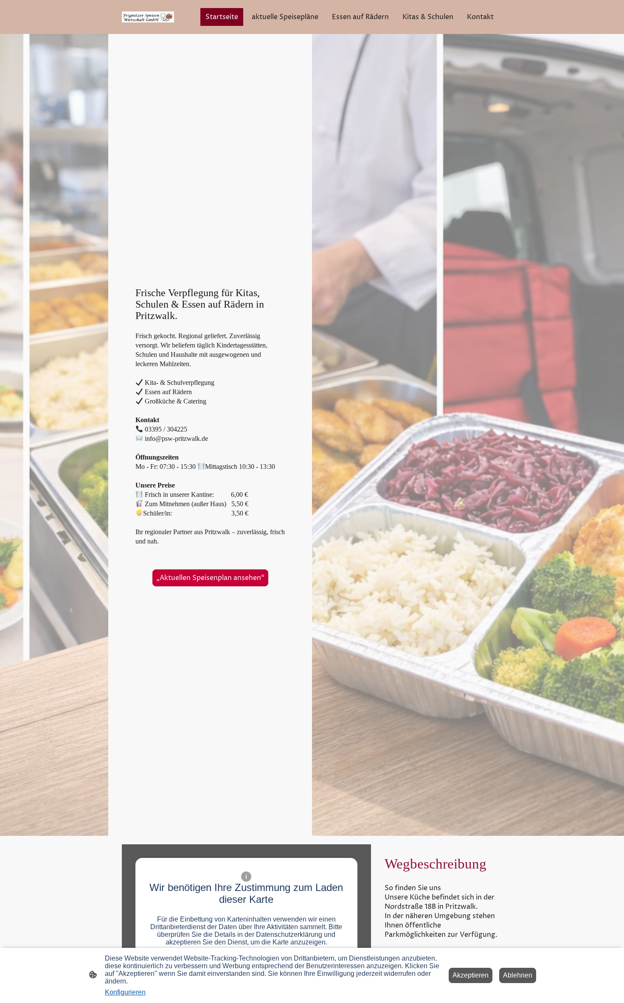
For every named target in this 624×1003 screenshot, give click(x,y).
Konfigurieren (125, 992)
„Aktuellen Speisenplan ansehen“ (210, 578)
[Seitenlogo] (148, 16)
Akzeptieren (471, 975)
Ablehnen (517, 975)
